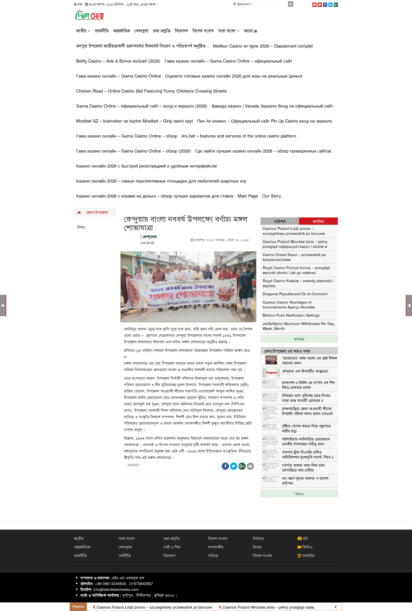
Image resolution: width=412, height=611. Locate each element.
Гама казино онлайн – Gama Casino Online (118, 76)
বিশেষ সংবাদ (203, 30)
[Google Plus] (336, 4)
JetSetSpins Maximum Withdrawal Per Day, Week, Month (299, 326)
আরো (249, 30)
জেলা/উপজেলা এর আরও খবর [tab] (287, 351)
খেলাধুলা (141, 30)
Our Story (271, 196)
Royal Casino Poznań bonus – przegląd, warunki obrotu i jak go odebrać (297, 270)
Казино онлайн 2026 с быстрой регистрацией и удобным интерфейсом (146, 166)
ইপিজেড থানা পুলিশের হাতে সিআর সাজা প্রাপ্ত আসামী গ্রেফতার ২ (306, 398)
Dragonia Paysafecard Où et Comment (295, 293)
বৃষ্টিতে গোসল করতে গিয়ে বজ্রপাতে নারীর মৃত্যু (306, 428)
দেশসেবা (150, 237)
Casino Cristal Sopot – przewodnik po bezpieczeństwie (294, 257)
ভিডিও (306, 547)
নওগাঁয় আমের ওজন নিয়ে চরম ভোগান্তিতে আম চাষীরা (303, 467)
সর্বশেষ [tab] (280, 221)
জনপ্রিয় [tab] (318, 221)
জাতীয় (82, 30)
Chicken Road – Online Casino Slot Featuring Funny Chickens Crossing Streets (151, 91)
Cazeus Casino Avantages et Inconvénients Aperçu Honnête (289, 304)
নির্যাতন (258, 538)
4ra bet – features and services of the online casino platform (239, 136)
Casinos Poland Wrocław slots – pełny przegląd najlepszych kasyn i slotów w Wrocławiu (295, 244)
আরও (299, 493)
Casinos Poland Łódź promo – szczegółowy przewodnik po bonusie (294, 230)
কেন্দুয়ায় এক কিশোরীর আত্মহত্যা (305, 370)
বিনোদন (181, 30)
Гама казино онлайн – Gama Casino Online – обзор (126, 136)
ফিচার (257, 547)
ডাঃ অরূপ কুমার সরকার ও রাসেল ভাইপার (305, 480)
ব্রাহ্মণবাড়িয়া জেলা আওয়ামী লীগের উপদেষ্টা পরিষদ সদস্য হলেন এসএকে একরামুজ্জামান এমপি (307, 411)
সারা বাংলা (227, 30)
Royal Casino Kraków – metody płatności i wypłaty (298, 283)
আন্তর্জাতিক (121, 30)
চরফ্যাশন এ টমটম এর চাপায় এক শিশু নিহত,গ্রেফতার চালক (308, 384)
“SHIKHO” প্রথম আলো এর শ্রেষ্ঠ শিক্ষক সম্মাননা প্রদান (309, 360)
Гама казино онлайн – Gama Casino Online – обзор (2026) (133, 151)
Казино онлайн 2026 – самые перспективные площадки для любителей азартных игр (161, 181)
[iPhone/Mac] (314, 4)
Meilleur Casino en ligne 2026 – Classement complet (263, 46)
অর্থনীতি (125, 555)
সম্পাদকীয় (216, 547)
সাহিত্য (213, 555)
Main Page (248, 196)
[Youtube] (320, 4)
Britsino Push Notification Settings (291, 315)
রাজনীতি (102, 30)
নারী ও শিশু (172, 547)
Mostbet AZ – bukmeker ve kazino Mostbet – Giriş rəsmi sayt (134, 121)
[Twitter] (330, 4)
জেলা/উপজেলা (97, 212)
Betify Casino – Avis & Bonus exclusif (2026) (118, 61)
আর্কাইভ (308, 555)
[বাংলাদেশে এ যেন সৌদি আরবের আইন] (409, 305)
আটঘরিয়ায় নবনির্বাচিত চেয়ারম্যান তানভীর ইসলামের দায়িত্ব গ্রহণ (306, 441)
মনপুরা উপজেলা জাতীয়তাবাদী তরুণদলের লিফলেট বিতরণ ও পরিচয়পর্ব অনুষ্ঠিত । (142, 46)
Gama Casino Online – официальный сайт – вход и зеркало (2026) (142, 106)
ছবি (305, 538)
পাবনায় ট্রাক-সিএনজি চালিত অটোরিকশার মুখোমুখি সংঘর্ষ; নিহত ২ (308, 454)
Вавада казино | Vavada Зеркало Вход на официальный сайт (272, 106)
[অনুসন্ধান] (290, 4)
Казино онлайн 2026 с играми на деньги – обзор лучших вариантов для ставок (154, 196)
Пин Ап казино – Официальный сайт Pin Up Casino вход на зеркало (264, 121)
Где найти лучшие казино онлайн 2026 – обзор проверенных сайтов (263, 151)
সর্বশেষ (299, 339)
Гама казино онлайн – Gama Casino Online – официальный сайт (228, 61)
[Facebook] (325, 4)
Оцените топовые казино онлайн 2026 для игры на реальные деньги (233, 76)
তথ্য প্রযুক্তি (162, 30)
